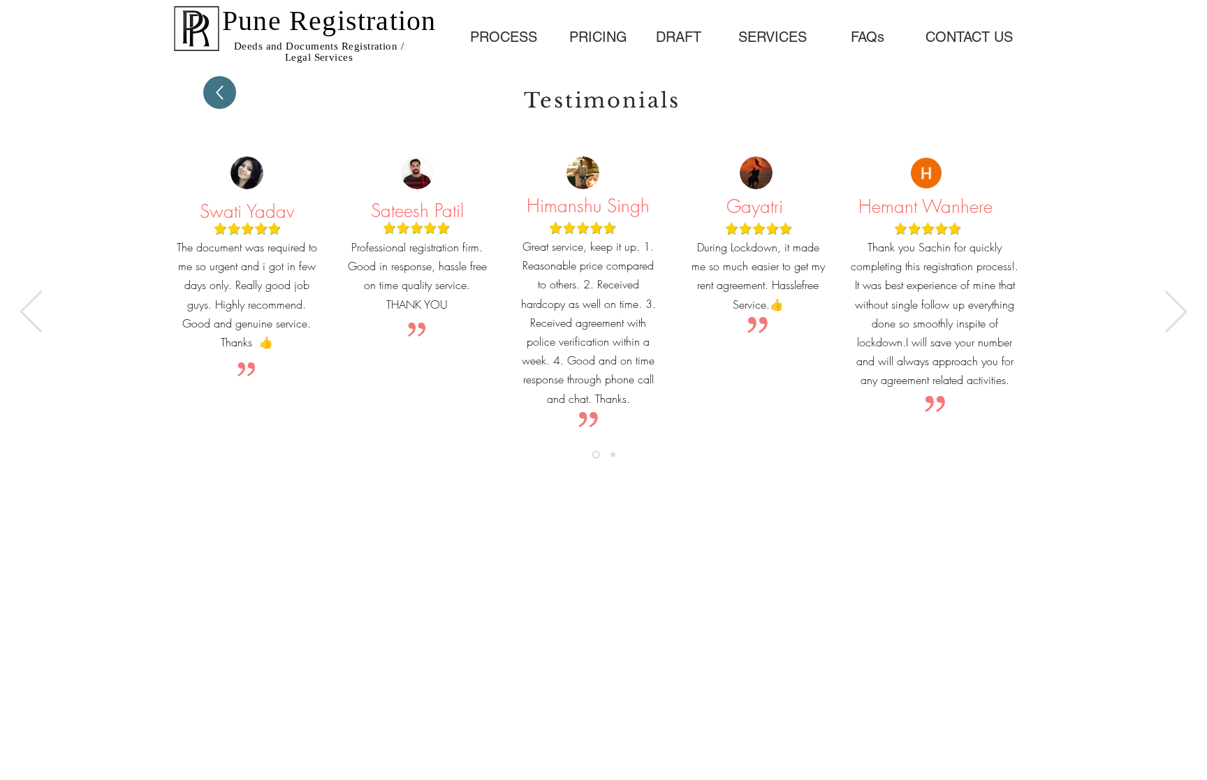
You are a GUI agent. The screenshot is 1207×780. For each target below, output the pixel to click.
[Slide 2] (612, 454)
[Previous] (31, 312)
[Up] (219, 92)
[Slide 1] (596, 455)
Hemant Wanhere (925, 207)
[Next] (1176, 312)
